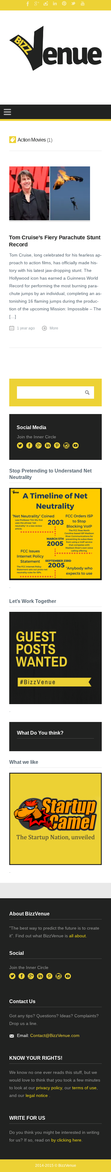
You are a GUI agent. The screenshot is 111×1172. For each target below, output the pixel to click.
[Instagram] (45, 3)
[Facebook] (27, 3)
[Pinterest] (64, 3)
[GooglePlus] (36, 3)
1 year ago (26, 328)
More (54, 328)
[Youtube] (82, 3)
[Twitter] (73, 3)
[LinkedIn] (54, 3)
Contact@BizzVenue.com (55, 1035)
